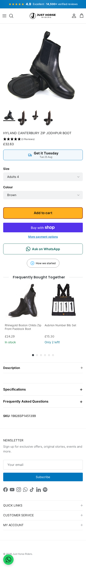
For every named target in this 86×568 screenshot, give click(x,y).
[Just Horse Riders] (43, 16)
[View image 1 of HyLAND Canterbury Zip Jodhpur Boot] (9, 115)
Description (11, 368)
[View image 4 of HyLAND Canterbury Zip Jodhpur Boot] (48, 118)
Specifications (14, 389)
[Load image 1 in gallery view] (43, 65)
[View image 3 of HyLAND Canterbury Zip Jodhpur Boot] (35, 115)
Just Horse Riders (22, 553)
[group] (23, 313)
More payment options (43, 236)
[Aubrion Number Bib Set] (63, 300)
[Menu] (4, 15)
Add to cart (43, 213)
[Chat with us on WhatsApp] (8, 559)
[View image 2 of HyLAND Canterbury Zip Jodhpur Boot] (22, 118)
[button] (43, 139)
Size (6, 169)
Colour (8, 187)
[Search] (13, 15)
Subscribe (43, 477)
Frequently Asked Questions (25, 401)
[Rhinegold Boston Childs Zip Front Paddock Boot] (23, 300)
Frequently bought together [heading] (39, 277)
